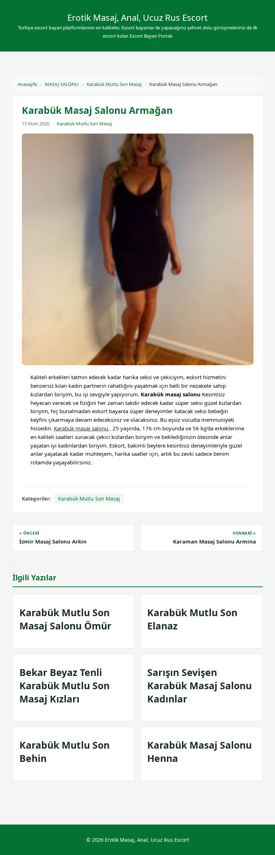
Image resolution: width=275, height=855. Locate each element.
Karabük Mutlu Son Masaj (114, 84)
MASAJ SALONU (62, 84)
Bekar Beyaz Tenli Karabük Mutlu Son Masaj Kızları (64, 685)
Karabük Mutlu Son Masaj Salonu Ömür (65, 619)
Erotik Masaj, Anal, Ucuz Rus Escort (137, 17)
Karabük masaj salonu (82, 428)
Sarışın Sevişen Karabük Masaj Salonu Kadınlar (199, 685)
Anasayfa (27, 84)
